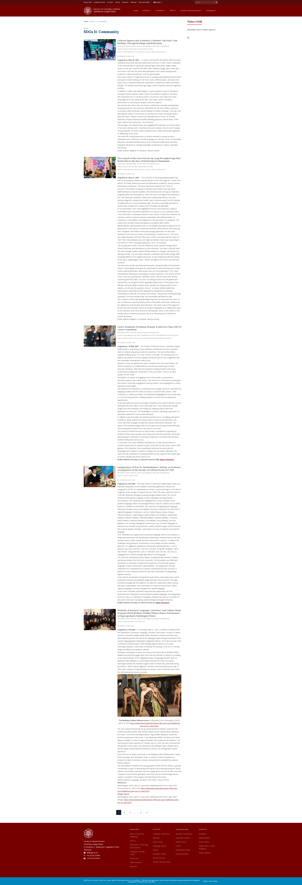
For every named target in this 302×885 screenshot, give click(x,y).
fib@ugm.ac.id (92, 852)
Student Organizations (190, 10)
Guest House (158, 842)
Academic (159, 10)
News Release (131, 46)
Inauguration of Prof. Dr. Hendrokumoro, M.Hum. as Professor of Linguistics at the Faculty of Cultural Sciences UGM (149, 468)
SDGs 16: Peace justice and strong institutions (135, 49)
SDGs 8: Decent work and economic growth (155, 338)
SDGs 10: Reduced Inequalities (148, 164)
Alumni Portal (181, 842)
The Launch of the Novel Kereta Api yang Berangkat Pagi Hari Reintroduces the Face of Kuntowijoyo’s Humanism (148, 159)
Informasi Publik (144, 2)
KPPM (172, 10)
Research (125, 2)
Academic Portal (99, 2)
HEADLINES (121, 46)
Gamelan (156, 838)
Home (136, 10)
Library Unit (134, 858)
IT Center (110, 2)
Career (178, 846)
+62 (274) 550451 (93, 858)
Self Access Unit (159, 858)
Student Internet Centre (162, 862)
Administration (204, 838)
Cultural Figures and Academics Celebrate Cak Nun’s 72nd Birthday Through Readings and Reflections (147, 42)
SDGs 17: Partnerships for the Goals (131, 52)
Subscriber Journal (182, 838)
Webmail (133, 2)
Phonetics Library (159, 854)
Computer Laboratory (161, 834)
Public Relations (136, 862)
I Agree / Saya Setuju (210, 881)
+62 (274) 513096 (93, 855)
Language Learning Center (137, 853)
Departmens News (183, 850)
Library (117, 2)
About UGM (88, 2)
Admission (210, 10)
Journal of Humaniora (184, 834)
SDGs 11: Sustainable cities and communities (153, 46)
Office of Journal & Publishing (137, 835)
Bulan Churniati (166, 459)
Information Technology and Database (139, 846)
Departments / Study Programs (207, 847)
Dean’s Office (204, 842)
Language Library (159, 846)
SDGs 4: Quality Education (156, 52)
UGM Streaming (182, 854)
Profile (146, 10)
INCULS (133, 841)
